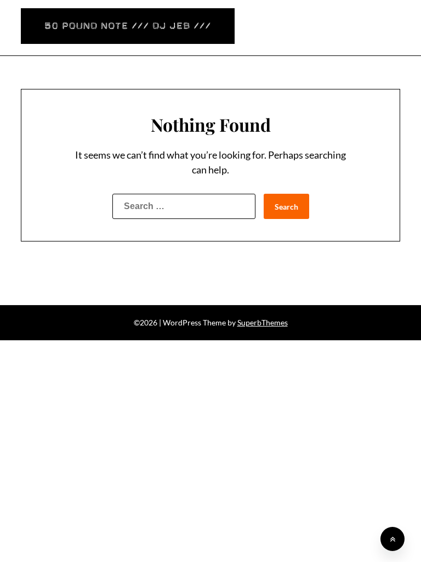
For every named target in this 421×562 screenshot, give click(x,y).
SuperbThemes (262, 322)
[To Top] (392, 539)
